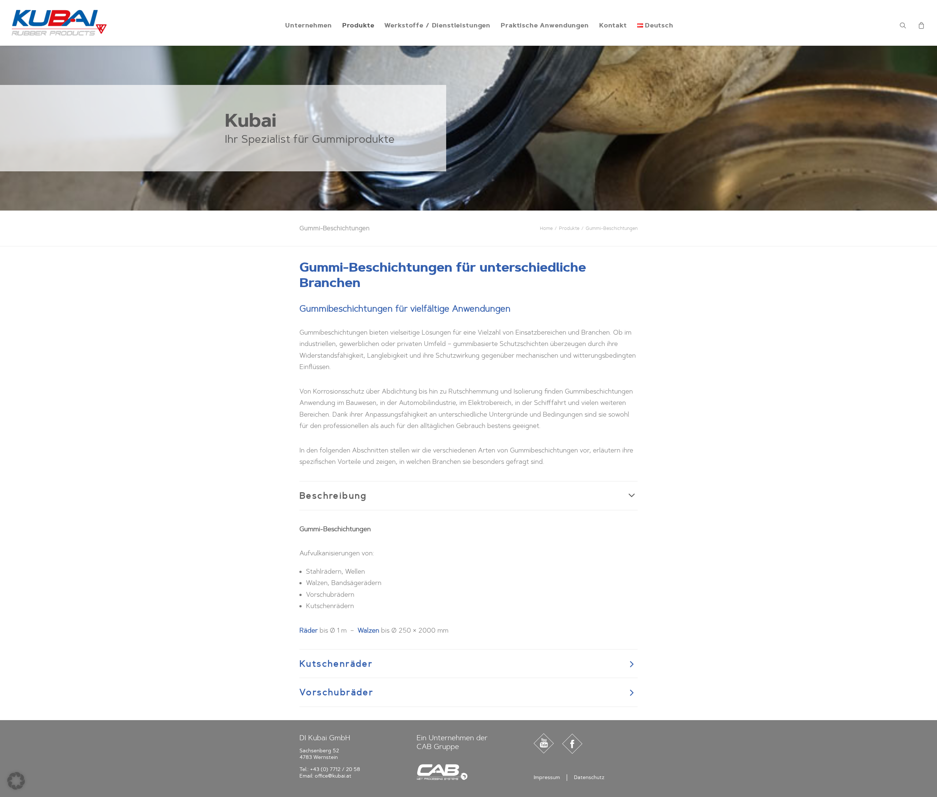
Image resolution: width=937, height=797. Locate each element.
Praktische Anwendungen (545, 25)
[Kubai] (59, 23)
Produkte (358, 25)
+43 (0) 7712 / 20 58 (335, 769)
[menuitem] (308, 25)
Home (546, 228)
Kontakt (613, 25)
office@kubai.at (333, 776)
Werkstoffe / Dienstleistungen (437, 25)
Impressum (547, 777)
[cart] (920, 25)
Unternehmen (308, 25)
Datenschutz (589, 777)
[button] (907, 25)
